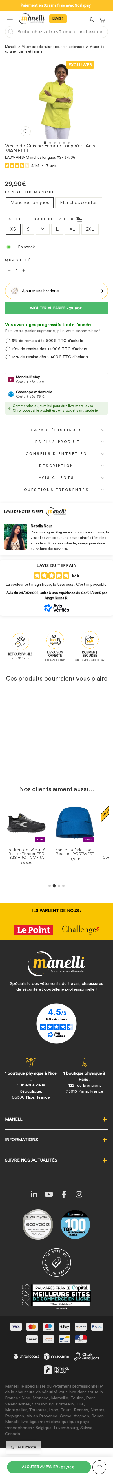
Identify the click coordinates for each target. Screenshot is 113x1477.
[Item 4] (63, 886)
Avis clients (56, 477)
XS (13, 229)
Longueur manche (30, 192)
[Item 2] (54, 886)
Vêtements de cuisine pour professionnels (53, 46)
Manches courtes (78, 202)
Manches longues (29, 202)
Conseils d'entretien (57, 453)
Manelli (10, 46)
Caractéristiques (57, 430)
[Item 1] (49, 886)
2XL (90, 229)
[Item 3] (59, 886)
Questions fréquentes (56, 490)
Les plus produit (57, 442)
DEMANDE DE (58, 18)
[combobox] (56, 32)
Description (56, 466)
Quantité (18, 260)
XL (72, 229)
